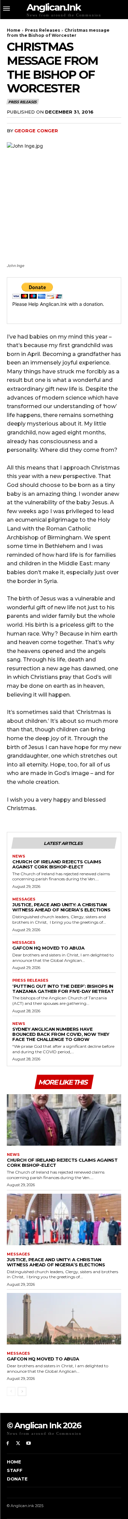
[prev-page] (11, 1391)
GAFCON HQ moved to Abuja (48, 948)
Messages (23, 899)
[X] (18, 1443)
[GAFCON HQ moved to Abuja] (64, 1318)
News (18, 856)
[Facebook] (7, 1443)
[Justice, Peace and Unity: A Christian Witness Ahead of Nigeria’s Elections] (64, 1219)
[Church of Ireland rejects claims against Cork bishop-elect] (64, 1120)
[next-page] (22, 1391)
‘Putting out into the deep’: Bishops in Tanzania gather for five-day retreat (63, 988)
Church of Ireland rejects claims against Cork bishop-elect (56, 864)
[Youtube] (28, 1443)
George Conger (36, 130)
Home (13, 30)
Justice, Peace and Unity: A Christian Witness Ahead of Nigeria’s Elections (61, 907)
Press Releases (42, 30)
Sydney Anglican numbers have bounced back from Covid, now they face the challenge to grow (60, 1034)
